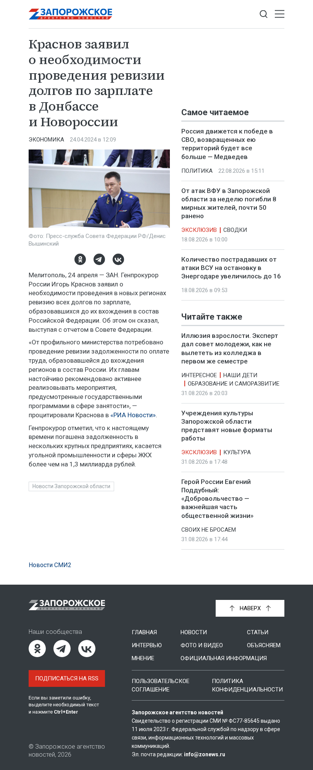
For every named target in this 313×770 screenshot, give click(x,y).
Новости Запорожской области (71, 486)
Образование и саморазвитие (233, 383)
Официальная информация (224, 658)
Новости (194, 632)
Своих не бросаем (208, 529)
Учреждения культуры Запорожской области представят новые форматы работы (226, 425)
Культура (237, 452)
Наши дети (240, 375)
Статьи (257, 632)
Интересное (199, 375)
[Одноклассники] (80, 259)
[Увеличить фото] (99, 188)
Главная (144, 632)
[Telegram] (99, 259)
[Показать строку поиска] (263, 14)
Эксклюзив (199, 230)
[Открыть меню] (279, 14)
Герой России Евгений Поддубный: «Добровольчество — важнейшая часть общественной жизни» (217, 498)
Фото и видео (202, 645)
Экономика (46, 139)
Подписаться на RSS (66, 678)
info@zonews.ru (204, 754)
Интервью (147, 645)
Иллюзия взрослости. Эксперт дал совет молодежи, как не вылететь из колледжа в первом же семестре (229, 348)
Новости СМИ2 (50, 565)
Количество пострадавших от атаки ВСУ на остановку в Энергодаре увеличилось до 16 (231, 268)
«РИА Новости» (133, 415)
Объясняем (264, 645)
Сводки (235, 230)
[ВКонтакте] (118, 259)
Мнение (143, 658)
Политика (197, 170)
